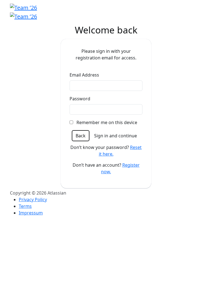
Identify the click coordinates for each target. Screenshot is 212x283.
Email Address (84, 75)
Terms (25, 206)
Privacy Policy (33, 199)
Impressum (31, 213)
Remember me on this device (106, 122)
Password (80, 99)
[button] (80, 135)
